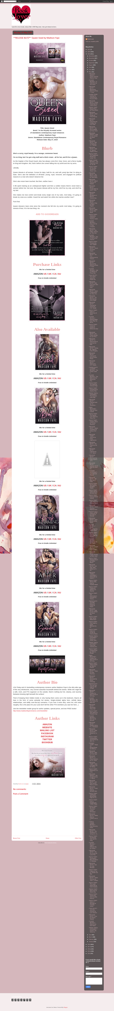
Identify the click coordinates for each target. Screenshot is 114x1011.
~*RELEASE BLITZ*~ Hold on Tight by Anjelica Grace (93, 149)
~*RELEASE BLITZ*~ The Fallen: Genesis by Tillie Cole (93, 231)
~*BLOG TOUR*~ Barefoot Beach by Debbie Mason (93, 560)
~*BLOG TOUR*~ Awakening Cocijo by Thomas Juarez (93, 216)
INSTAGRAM (47, 736)
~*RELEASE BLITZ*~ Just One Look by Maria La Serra (93, 782)
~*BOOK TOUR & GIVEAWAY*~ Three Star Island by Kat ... (93, 644)
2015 (89, 951)
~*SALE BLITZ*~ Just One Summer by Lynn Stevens (93, 910)
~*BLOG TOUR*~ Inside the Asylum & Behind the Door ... (93, 327)
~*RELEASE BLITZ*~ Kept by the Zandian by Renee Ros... (93, 611)
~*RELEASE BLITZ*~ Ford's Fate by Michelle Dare (93, 789)
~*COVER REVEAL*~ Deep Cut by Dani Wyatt (92, 923)
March (91, 937)
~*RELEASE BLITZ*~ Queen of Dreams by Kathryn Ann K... (93, 429)
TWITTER (47, 739)
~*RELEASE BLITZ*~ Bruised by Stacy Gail (92, 707)
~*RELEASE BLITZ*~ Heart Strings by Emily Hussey (93, 114)
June (90, 69)
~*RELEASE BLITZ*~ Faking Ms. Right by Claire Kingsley (93, 349)
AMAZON (47, 724)
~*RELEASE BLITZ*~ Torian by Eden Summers (93, 672)
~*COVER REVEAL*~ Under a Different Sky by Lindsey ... (93, 845)
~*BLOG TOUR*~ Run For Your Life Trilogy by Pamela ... (93, 534)
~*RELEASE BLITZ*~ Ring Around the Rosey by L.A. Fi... (93, 731)
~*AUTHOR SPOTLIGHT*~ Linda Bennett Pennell (93, 473)
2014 (89, 953)
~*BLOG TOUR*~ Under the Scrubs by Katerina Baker (93, 632)
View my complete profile (92, 41)
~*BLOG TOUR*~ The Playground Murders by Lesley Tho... (93, 156)
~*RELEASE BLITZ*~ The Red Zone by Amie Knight (93, 298)
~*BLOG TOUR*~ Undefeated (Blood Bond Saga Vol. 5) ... (93, 795)
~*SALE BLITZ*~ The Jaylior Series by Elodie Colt (93, 277)
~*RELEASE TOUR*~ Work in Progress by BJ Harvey (93, 764)
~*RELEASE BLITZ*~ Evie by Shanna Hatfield (93, 917)
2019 (89, 54)
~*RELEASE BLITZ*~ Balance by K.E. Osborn (92, 363)
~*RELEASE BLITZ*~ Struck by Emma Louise (93, 249)
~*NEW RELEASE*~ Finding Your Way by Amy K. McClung (93, 658)
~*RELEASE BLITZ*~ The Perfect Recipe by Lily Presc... (93, 334)
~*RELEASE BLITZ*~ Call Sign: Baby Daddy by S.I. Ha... (93, 567)
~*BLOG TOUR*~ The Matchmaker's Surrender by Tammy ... (93, 596)
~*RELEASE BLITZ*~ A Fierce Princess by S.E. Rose (93, 758)
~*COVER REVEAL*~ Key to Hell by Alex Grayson (93, 237)
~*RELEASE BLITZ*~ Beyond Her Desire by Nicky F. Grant (93, 263)
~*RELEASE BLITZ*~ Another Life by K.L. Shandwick (93, 724)
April (90, 934)
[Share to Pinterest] (40, 784)
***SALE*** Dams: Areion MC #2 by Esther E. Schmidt (93, 514)
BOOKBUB (47, 742)
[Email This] (33, 784)
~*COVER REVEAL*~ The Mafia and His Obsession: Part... (93, 378)
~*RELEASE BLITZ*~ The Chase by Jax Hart (93, 444)
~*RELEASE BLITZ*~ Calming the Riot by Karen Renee (93, 355)
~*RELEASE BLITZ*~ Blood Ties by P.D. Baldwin (93, 181)
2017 (89, 946)
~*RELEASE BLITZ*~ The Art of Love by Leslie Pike (93, 852)
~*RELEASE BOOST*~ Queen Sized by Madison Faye (93, 76)
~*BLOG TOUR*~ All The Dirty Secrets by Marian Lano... (93, 169)
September (92, 62)
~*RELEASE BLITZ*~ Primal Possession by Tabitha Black (93, 103)
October (91, 60)
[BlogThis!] (35, 784)
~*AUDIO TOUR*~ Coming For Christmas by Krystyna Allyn (93, 96)
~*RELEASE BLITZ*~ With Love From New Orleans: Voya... (93, 284)
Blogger (66, 1007)
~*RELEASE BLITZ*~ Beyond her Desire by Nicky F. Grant (93, 89)
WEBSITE (47, 727)
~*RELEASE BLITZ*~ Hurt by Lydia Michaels (93, 865)
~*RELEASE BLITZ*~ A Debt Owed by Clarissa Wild (93, 547)
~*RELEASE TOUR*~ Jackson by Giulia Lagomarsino (92, 437)
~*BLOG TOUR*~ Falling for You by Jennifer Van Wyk (93, 872)
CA (54, 274)
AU (59, 274)
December (92, 56)
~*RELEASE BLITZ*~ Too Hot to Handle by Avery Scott (93, 129)
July (90, 67)
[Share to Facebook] (38, 784)
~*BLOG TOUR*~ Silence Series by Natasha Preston (93, 665)
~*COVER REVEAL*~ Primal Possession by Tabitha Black (93, 527)
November (92, 58)
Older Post (78, 838)
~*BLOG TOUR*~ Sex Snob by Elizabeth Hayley (93, 486)
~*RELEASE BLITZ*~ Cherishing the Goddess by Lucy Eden (93, 121)
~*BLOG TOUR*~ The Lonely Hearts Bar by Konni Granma (93, 885)
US (44, 274)
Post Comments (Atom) (50, 842)
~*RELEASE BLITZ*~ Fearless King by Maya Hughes (93, 203)
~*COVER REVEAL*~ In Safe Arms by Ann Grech (93, 82)
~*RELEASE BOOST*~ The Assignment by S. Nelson (93, 776)
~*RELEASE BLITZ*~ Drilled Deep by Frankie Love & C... (93, 816)
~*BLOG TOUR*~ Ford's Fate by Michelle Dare (93, 492)
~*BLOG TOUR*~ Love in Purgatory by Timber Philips (93, 802)
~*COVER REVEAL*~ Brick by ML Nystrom (92, 718)
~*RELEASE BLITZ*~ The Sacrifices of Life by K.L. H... (93, 832)
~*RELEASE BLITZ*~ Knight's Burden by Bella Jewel (93, 554)
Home (47, 838)
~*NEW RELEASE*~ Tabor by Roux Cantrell (93, 409)
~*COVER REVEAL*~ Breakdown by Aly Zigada (93, 541)
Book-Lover (90, 39)
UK (49, 274)
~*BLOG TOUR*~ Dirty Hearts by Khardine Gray (93, 712)
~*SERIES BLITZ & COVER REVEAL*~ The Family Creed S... (93, 370)
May (90, 71)
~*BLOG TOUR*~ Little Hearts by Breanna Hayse (93, 502)
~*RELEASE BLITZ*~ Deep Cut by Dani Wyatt (93, 210)
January (91, 941)
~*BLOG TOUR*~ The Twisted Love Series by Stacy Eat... (93, 416)
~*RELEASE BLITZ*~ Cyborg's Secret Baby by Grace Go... (93, 465)
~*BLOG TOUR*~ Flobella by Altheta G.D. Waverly (93, 589)
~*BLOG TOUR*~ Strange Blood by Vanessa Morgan (93, 651)
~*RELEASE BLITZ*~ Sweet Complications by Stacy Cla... (93, 291)
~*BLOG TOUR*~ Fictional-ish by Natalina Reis (93, 389)
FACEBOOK (47, 733)
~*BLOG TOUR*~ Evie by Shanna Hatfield (93, 497)
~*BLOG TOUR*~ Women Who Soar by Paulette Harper (93, 582)
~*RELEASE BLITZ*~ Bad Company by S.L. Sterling (93, 143)
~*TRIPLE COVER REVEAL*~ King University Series (93, 824)
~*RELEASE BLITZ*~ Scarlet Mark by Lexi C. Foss (93, 188)
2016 (89, 949)
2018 (89, 944)
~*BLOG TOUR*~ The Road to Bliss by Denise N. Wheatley (93, 859)
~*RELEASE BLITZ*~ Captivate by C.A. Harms (92, 451)
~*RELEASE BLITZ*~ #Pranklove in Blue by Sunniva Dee (93, 195)
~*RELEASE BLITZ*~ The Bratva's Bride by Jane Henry (93, 175)
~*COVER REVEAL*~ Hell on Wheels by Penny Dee (93, 271)
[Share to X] (36, 784)
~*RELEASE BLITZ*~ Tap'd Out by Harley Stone (93, 520)
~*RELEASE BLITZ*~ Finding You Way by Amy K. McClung (93, 693)
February (91, 939)
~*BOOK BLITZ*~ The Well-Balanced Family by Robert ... (93, 603)
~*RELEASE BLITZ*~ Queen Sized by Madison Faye (93, 507)
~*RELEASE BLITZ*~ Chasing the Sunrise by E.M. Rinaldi (92, 305)
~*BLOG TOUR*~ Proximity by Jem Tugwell (93, 243)
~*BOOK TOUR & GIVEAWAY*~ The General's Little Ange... (93, 395)
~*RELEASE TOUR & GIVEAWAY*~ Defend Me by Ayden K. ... (93, 575)
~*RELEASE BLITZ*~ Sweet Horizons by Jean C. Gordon (93, 878)
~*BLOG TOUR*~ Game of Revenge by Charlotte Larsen (93, 903)
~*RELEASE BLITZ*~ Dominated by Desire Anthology (93, 678)
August (91, 65)
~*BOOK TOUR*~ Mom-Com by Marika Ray (93, 891)
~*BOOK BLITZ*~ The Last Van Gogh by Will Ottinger (93, 686)
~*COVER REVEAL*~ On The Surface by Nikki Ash (93, 700)
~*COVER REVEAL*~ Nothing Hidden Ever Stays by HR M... (93, 319)
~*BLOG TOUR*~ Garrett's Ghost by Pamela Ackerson (93, 422)
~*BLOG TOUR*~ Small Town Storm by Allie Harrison (93, 896)
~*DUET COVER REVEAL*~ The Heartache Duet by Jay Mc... (93, 162)
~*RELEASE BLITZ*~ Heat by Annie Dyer (93, 752)
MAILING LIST (47, 730)
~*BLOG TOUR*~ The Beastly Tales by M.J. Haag (93, 838)
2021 (89, 49)
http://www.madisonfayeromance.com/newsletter (30, 711)
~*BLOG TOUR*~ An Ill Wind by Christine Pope (93, 384)
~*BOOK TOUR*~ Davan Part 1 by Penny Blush (93, 109)
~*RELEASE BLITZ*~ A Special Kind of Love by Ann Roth (93, 341)
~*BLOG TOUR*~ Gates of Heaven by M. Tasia (93, 312)
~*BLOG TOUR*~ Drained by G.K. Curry (93, 770)
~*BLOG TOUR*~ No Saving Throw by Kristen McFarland (93, 809)
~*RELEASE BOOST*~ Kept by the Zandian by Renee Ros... (93, 135)
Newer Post (16, 838)
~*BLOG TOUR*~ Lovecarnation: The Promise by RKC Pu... (93, 739)
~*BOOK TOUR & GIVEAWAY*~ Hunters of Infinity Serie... (93, 638)
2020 (89, 51)
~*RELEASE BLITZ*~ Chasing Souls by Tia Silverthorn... (93, 402)
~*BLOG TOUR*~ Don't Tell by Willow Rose (93, 618)
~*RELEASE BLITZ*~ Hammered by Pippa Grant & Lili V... (93, 458)
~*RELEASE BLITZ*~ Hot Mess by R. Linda (92, 479)
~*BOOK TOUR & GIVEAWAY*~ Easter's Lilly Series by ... (93, 930)
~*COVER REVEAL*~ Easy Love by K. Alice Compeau (93, 223)
